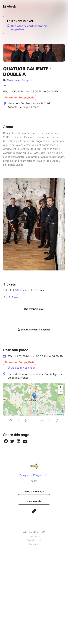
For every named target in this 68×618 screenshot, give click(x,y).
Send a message (34, 491)
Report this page (34, 540)
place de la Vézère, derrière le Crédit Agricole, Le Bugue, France (35, 376)
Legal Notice (34, 536)
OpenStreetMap (59, 415)
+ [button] (61, 387)
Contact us (34, 544)
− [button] (61, 392)
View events (34, 501)
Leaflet (48, 415)
